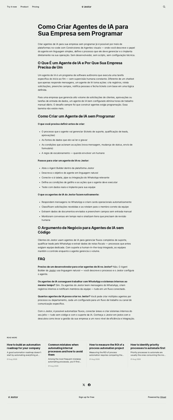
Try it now (12, 6)
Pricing (35, 6)
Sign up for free (86, 397)
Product (24, 6)
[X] (83, 384)
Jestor (52, 270)
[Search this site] (164, 7)
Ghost (163, 397)
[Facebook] (89, 384)
